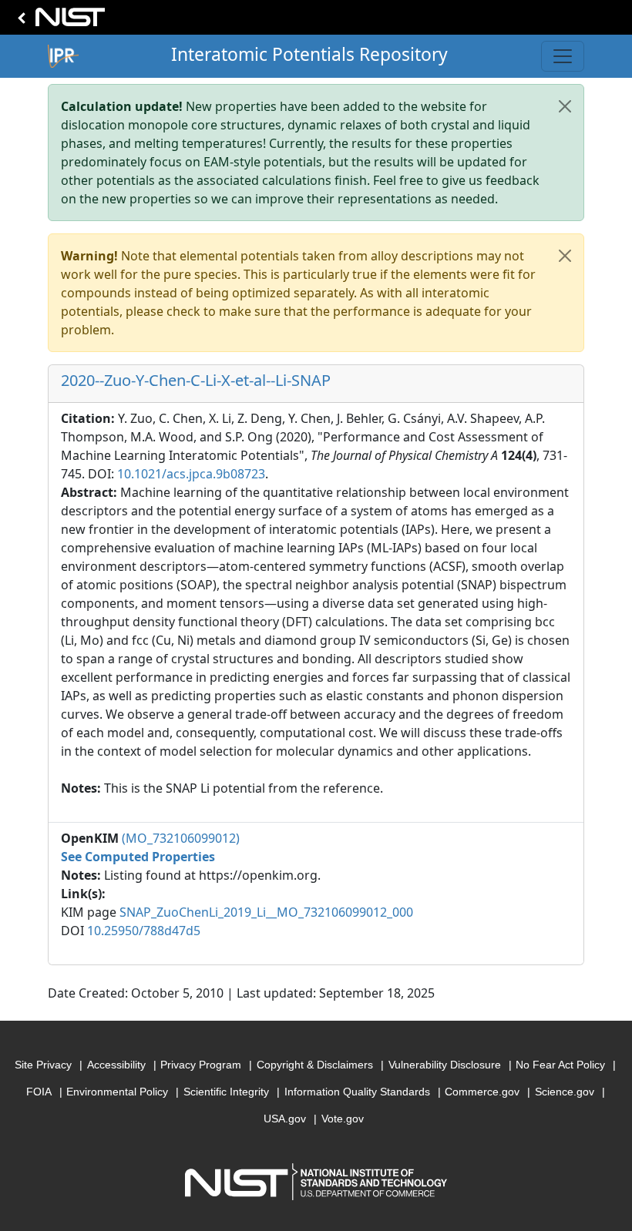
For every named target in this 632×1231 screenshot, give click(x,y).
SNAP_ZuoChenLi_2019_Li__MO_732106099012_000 (266, 912)
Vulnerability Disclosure (444, 1064)
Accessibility (116, 1064)
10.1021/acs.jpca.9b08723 (191, 473)
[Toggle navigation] (562, 56)
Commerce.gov (482, 1091)
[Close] (564, 106)
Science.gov (564, 1091)
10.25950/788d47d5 (143, 930)
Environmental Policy (117, 1091)
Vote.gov (342, 1118)
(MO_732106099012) (181, 838)
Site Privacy (43, 1064)
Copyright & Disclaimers (315, 1064)
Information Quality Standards (357, 1091)
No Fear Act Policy (560, 1064)
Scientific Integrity (226, 1091)
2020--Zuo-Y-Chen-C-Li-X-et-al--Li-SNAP (196, 380)
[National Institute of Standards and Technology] (58, 21)
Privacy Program (200, 1064)
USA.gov (285, 1118)
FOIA (39, 1091)
